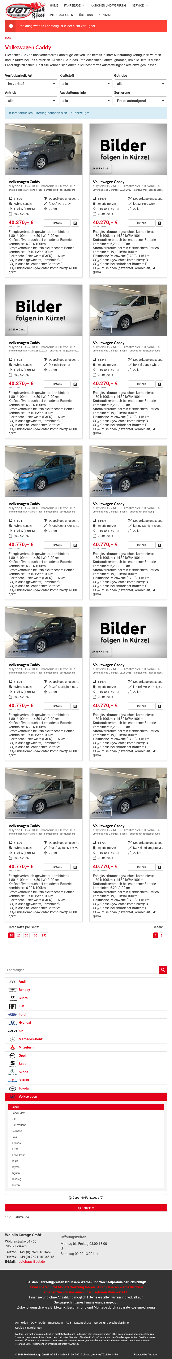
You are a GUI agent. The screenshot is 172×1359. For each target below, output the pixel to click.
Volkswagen (27, 1097)
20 (19, 935)
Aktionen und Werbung (108, 5)
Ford (22, 1014)
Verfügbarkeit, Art (18, 76)
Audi (22, 982)
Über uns (86, 15)
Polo (14, 1136)
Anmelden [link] (88, 1208)
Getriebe (120, 76)
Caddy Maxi (18, 1113)
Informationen (61, 15)
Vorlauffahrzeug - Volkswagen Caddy (43, 200)
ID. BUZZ (17, 1130)
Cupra (23, 998)
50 (26, 935)
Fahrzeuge (72, 5)
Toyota (23, 1088)
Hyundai (24, 1023)
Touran (16, 1185)
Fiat (21, 1006)
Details (57, 223)
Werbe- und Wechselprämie (111, 1322)
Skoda (23, 1072)
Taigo (15, 1160)
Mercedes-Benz (30, 1039)
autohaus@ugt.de (31, 1262)
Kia (20, 1031)
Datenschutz (82, 1322)
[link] (75, 223)
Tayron (16, 1167)
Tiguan (16, 1173)
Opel (22, 1056)
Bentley (24, 990)
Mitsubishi (26, 1047)
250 (44, 935)
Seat (22, 1064)
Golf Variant (19, 1125)
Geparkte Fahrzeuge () (88, 1197)
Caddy (15, 1106)
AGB (69, 1322)
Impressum (55, 1322)
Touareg (16, 1179)
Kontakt (105, 15)
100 (34, 935)
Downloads (38, 1322)
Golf (14, 1118)
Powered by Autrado (145, 1354)
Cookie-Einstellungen (28, 1327)
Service (138, 5)
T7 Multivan (18, 1155)
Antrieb (10, 93)
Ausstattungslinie (73, 93)
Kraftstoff (67, 76)
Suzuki (23, 1080)
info (8, 38)
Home (54, 5)
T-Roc (15, 1148)
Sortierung (122, 93)
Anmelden (21, 1322)
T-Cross (16, 1143)
